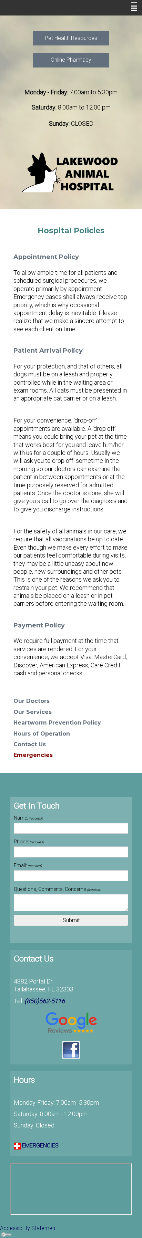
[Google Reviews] (71, 1024)
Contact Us (29, 744)
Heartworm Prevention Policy (57, 722)
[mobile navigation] (131, 8)
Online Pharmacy (71, 59)
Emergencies (33, 755)
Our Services (32, 712)
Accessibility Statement (28, 1228)
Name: (28, 818)
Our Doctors (31, 701)
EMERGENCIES (40, 1145)
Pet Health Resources (71, 38)
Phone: (29, 841)
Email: (28, 865)
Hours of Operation (41, 733)
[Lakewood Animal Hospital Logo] (71, 173)
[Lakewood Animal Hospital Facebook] (71, 1050)
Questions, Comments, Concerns (57, 889)
